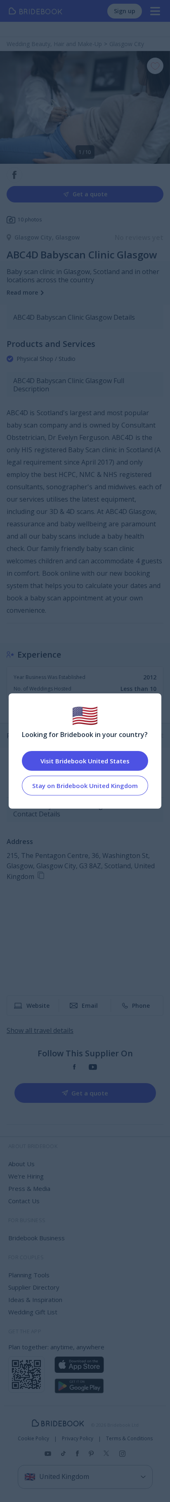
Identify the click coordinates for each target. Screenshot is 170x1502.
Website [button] (38, 1005)
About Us (21, 1164)
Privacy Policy (77, 1438)
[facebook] (74, 1067)
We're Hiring (26, 1176)
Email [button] (90, 1005)
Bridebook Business (36, 1238)
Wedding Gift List (32, 1312)
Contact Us (24, 1201)
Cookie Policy (33, 1438)
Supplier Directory (33, 1287)
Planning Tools (29, 1275)
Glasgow (67, 237)
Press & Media (29, 1188)
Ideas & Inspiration (35, 1299)
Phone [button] (141, 1005)
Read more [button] (22, 292)
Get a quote (90, 194)
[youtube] (93, 1067)
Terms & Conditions (129, 1438)
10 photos (30, 219)
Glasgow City (34, 237)
